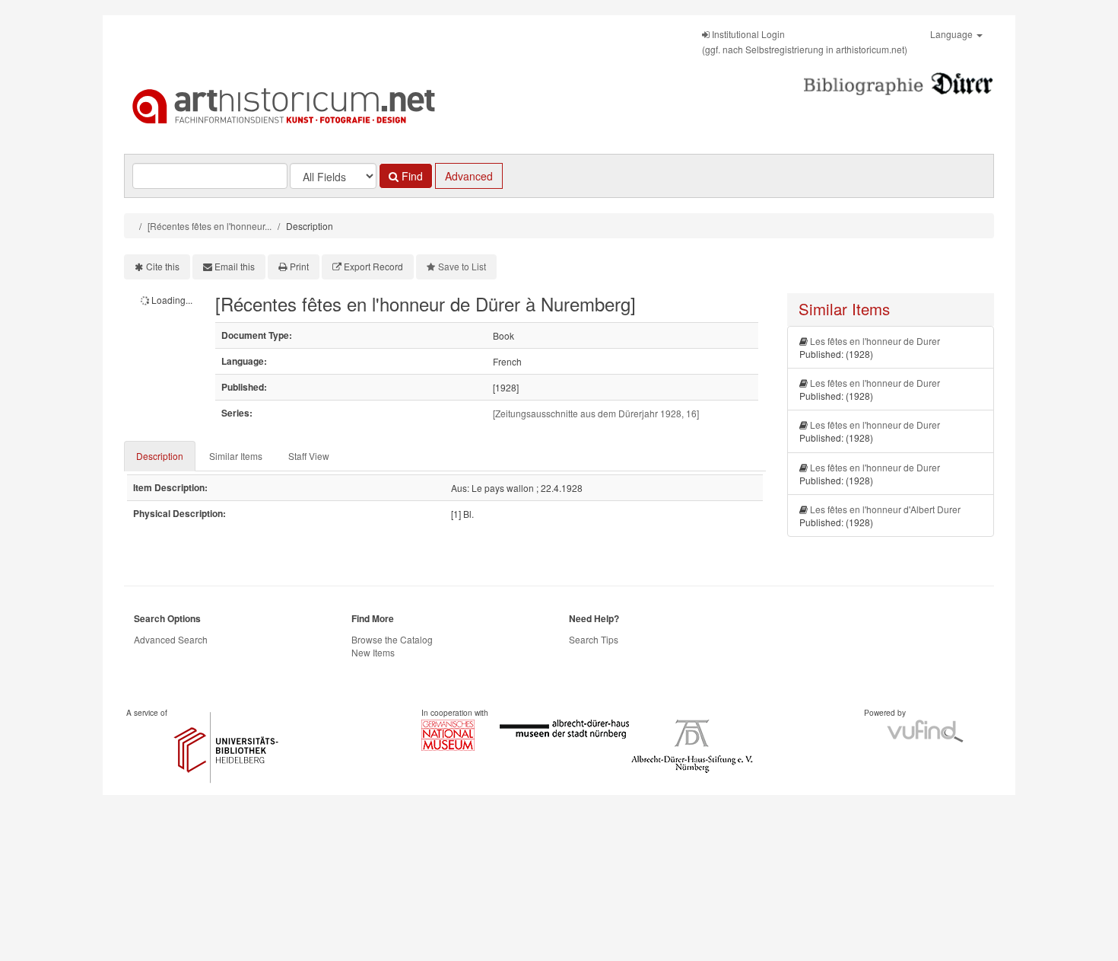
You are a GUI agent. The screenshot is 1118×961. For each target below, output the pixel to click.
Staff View (308, 455)
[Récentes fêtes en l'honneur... (210, 225)
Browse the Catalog (392, 639)
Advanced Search (171, 639)
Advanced (469, 176)
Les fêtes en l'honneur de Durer (875, 340)
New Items (373, 652)
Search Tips (593, 639)
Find (411, 176)
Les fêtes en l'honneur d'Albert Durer (885, 509)
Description (159, 455)
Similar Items (235, 455)
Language (952, 33)
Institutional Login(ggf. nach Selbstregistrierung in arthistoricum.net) (804, 41)
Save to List (462, 266)
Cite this (162, 266)
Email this (234, 266)
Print (299, 266)
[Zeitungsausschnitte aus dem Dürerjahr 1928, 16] (596, 413)
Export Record (373, 266)
